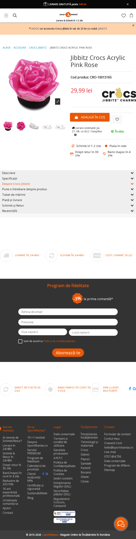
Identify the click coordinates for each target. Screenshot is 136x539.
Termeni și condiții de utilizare (60, 442)
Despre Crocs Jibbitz (16, 184)
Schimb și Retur (13, 205)
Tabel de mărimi (14, 195)
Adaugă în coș (93, 117)
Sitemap (109, 470)
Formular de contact (117, 434)
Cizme (85, 481)
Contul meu (112, 439)
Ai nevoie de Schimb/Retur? (12, 439)
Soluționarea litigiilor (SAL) (62, 484)
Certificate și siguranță (35, 487)
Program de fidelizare (35, 459)
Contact (8, 513)
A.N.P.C (58, 458)
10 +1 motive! (36, 437)
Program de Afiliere (117, 465)
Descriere (8, 173)
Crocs (84, 450)
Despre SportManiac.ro (37, 443)
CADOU (34, 28)
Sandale (86, 463)
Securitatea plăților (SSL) (61, 492)
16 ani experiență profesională (11, 492)
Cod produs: (80, 77)
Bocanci (86, 472)
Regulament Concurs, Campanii (61, 502)
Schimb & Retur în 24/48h (9, 457)
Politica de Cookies (60, 472)
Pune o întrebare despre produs (24, 189)
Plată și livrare (12, 200)
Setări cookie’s (63, 478)
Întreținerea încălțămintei (89, 436)
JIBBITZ (102, 28)
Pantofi (85, 468)
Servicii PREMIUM (34, 451)
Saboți (85, 454)
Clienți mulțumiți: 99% (34, 477)
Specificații (9, 178)
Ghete (85, 477)
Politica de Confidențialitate (59, 341)
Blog (30, 498)
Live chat (110, 452)
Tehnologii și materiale (89, 443)
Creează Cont (113, 443)
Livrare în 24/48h (9, 447)
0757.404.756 (112, 456)
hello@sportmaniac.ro (118, 447)
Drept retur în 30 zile (12, 466)
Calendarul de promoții (36, 467)
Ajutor (7, 508)
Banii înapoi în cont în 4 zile (12, 474)
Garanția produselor (60, 451)
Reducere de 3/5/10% (11, 482)
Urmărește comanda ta (10, 502)
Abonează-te (68, 353)
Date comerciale (64, 434)
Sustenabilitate (37, 493)
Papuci (85, 459)
